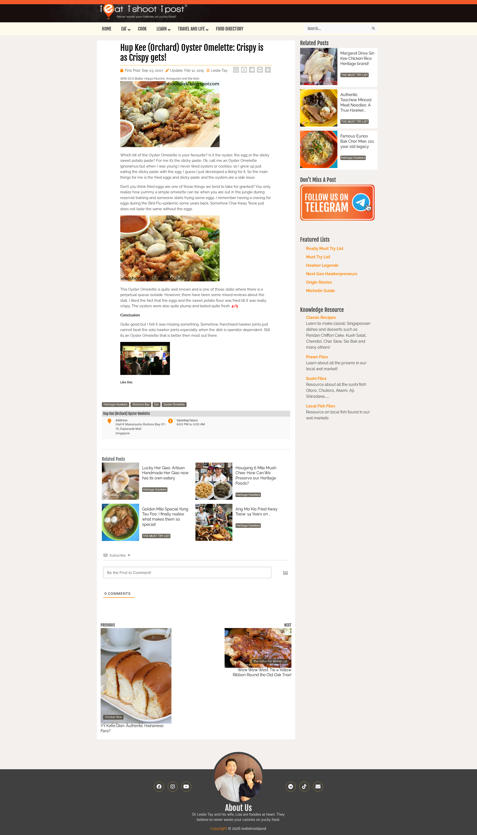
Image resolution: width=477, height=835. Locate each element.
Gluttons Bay (141, 404)
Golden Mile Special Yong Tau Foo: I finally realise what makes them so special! (165, 517)
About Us (238, 808)
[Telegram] (291, 787)
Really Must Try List (324, 248)
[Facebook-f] (159, 787)
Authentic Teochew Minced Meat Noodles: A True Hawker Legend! (355, 102)
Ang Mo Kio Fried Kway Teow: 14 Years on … (257, 512)
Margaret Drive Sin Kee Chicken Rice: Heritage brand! (357, 58)
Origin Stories (319, 282)
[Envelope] (318, 787)
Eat (156, 404)
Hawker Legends (322, 265)
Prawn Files (317, 357)
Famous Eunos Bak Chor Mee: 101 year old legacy (357, 141)
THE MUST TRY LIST (156, 535)
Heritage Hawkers (115, 404)
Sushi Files (316, 378)
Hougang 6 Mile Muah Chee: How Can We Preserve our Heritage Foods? (256, 476)
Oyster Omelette (174, 404)
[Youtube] (186, 787)
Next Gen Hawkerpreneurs (331, 273)
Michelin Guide (320, 290)
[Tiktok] (304, 787)
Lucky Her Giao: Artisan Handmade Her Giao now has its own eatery (165, 473)
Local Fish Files (320, 406)
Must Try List (318, 257)
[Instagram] (173, 787)
